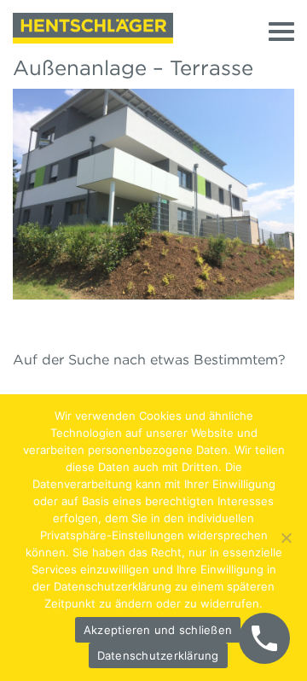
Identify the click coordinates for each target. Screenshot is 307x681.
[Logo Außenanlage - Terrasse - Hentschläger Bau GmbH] (93, 28)
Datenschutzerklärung (158, 655)
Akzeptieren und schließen (158, 630)
